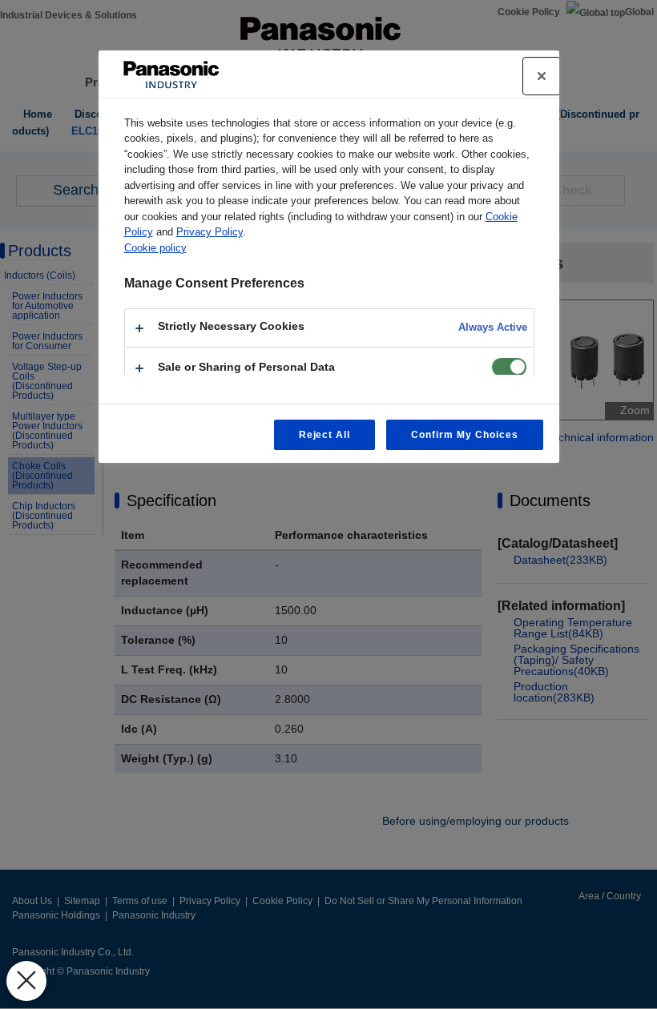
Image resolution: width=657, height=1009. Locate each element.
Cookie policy (155, 248)
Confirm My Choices (464, 434)
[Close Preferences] (26, 981)
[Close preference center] (541, 76)
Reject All (325, 434)
